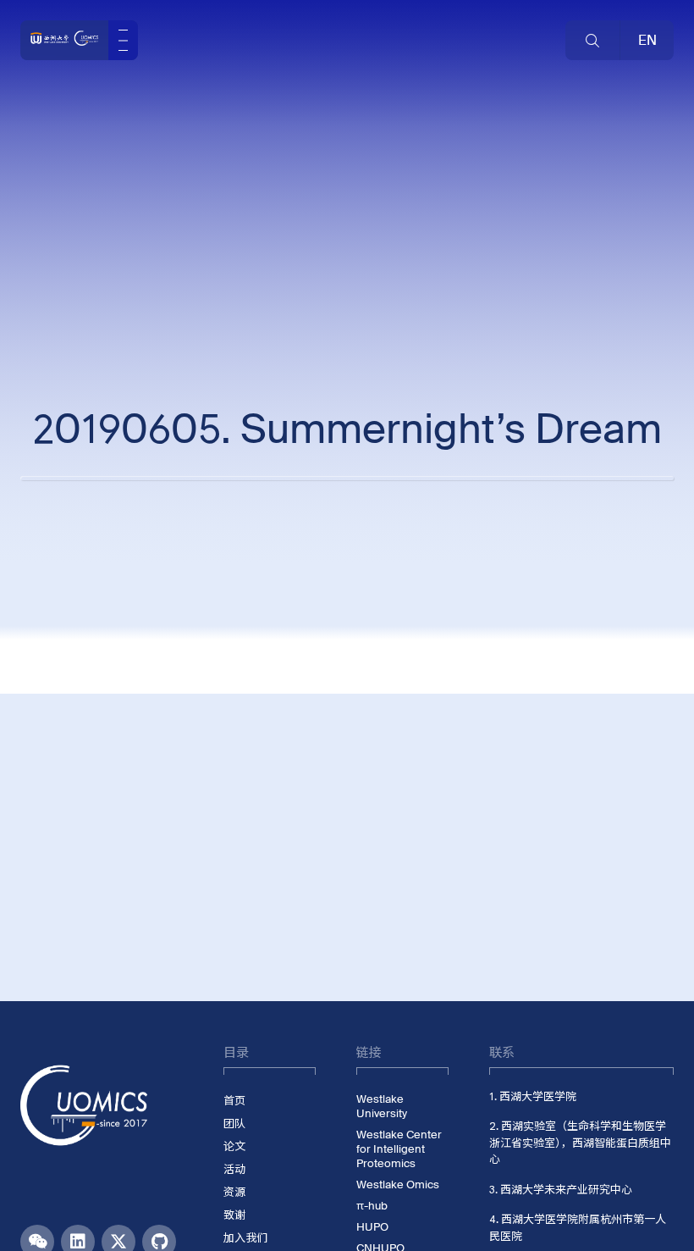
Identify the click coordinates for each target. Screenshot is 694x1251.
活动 (234, 1169)
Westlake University (381, 1106)
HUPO (372, 1227)
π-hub (372, 1205)
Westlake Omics (397, 1184)
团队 (234, 1123)
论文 (234, 1146)
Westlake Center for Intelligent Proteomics (399, 1149)
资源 (234, 1192)
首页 (234, 1100)
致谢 (234, 1215)
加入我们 (245, 1238)
